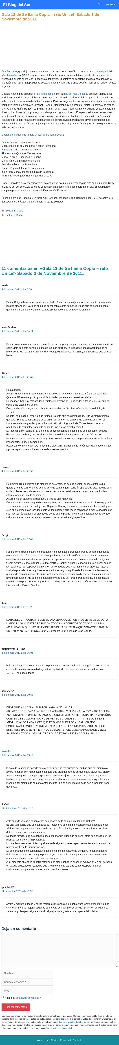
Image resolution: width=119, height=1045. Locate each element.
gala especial (102, 71)
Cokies (54, 1040)
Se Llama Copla (14, 210)
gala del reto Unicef (74, 93)
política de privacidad (27, 998)
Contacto (77, 1040)
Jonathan (7, 149)
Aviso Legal (43, 1040)
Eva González (9, 71)
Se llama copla (45, 93)
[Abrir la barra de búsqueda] (99, 4)
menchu (6, 751)
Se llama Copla (11, 75)
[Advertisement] (59, 43)
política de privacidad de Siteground (72, 1022)
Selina (5, 142)
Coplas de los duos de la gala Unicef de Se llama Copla (32, 134)
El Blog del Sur (17, 4)
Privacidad (65, 1040)
